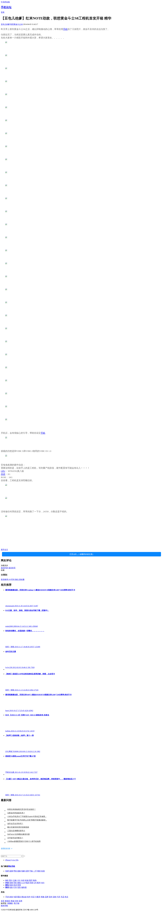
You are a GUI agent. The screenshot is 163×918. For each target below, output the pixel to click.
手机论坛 (6, 7)
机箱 (27, 880)
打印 (15, 887)
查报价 (7, 901)
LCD (23, 883)
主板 (15, 880)
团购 (19, 871)
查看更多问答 (5, 848)
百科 (50, 897)
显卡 (11, 880)
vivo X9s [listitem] (15, 860)
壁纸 (15, 871)
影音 (43, 871)
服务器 (24, 887)
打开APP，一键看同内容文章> (81, 554)
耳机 (15, 883)
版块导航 (4, 906)
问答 (16, 901)
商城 (12, 901)
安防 (19, 887)
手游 (7, 897)
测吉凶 (24, 897)
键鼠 (19, 883)
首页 (2, 901)
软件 (29, 897)
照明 (19, 885)
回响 (54, 897)
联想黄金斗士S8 (16, 24)
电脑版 (10, 903)
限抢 (39, 871)
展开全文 (4, 550)
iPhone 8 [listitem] (8, 860)
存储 (31, 883)
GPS (35, 883)
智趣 (23, 871)
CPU (3, 471)
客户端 (16, 903)
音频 (11, 883)
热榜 (7, 871)
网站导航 (11, 866)
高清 (15, 885)
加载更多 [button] (4, 565)
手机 (65, 29)
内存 (3, 474)
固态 (31, 880)
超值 (11, 897)
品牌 (46, 897)
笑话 (33, 897)
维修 (42, 897)
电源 (27, 883)
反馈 (2, 914)
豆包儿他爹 (5, 24)
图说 (19, 897)
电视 (11, 885)
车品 (62, 897)
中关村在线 (5, 2)
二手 (35, 871)
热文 (66, 897)
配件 (39, 883)
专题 (15, 897)
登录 (2, 12)
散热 (35, 880)
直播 (11, 871)
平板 (31, 871)
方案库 (37, 897)
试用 (27, 871)
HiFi (42, 883)
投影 (11, 887)
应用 (20, 901)
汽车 (58, 897)
